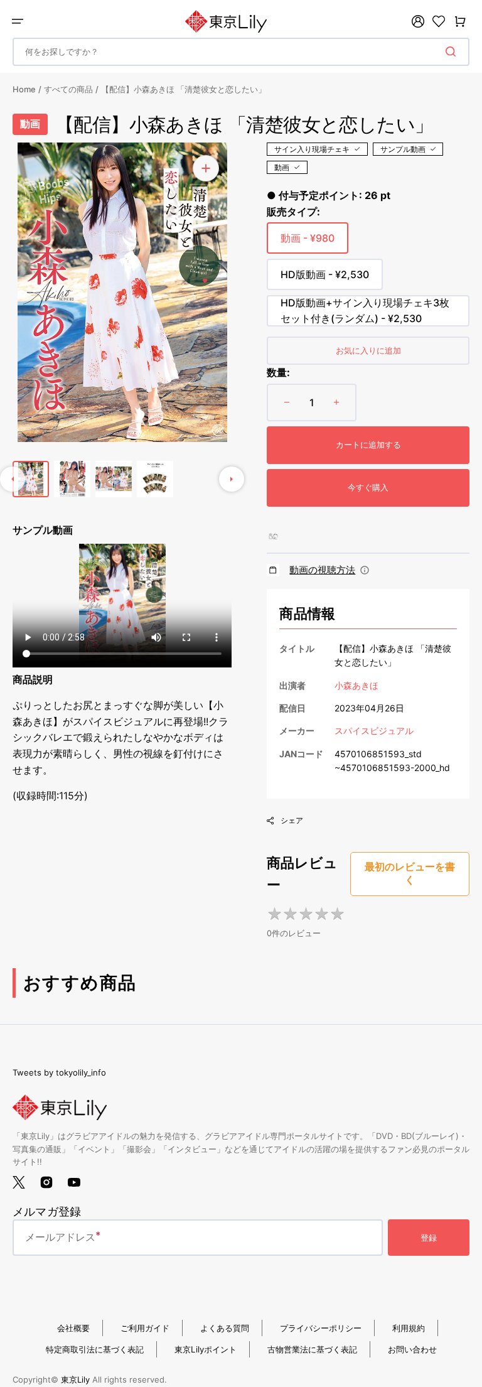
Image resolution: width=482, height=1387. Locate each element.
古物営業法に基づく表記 (312, 1349)
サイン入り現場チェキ (312, 149)
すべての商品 (68, 89)
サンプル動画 (403, 149)
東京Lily (75, 1379)
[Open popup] (364, 570)
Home (24, 89)
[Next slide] (231, 479)
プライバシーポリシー (321, 1328)
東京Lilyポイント (205, 1349)
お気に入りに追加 (368, 350)
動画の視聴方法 (322, 570)
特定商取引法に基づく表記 (95, 1349)
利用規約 (408, 1328)
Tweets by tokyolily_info (59, 1072)
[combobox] (241, 52)
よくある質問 (224, 1328)
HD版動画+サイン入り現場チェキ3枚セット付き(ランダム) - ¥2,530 (365, 311)
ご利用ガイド (144, 1328)
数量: (278, 372)
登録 (428, 1238)
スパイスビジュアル (374, 730)
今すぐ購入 (368, 487)
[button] (17, 21)
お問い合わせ (412, 1349)
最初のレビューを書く (410, 873)
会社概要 (73, 1328)
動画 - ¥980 (308, 243)
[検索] (453, 51)
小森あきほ (356, 685)
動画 (281, 167)
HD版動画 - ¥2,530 (325, 279)
